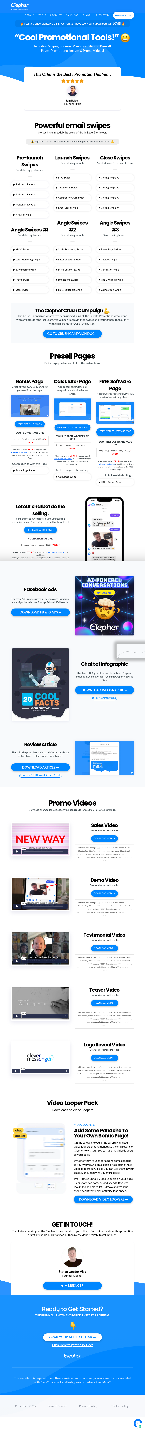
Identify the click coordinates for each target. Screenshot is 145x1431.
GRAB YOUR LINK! (123, 15)
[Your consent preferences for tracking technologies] (140, 1426)
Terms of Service (56, 1406)
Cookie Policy (119, 1406)
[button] (30, 184)
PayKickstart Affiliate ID (20, 452)
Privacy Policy (88, 1406)
